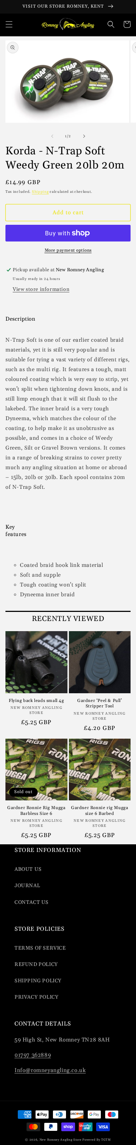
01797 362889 (33, 1055)
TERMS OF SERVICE (40, 948)
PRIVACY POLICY (36, 997)
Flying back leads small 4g (36, 700)
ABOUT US (28, 869)
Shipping (40, 192)
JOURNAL (27, 885)
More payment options (68, 250)
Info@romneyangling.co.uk (50, 1070)
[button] (9, 24)
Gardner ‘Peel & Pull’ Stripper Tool (99, 703)
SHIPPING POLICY (38, 981)
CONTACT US (32, 902)
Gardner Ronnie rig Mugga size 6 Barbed (99, 810)
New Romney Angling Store (61, 1140)
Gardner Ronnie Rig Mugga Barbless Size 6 (36, 810)
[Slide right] (84, 136)
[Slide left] (52, 136)
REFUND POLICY (36, 964)
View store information (41, 289)
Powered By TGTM (96, 1140)
